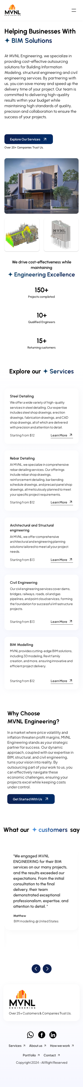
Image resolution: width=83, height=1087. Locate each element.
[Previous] (36, 968)
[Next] (47, 968)
